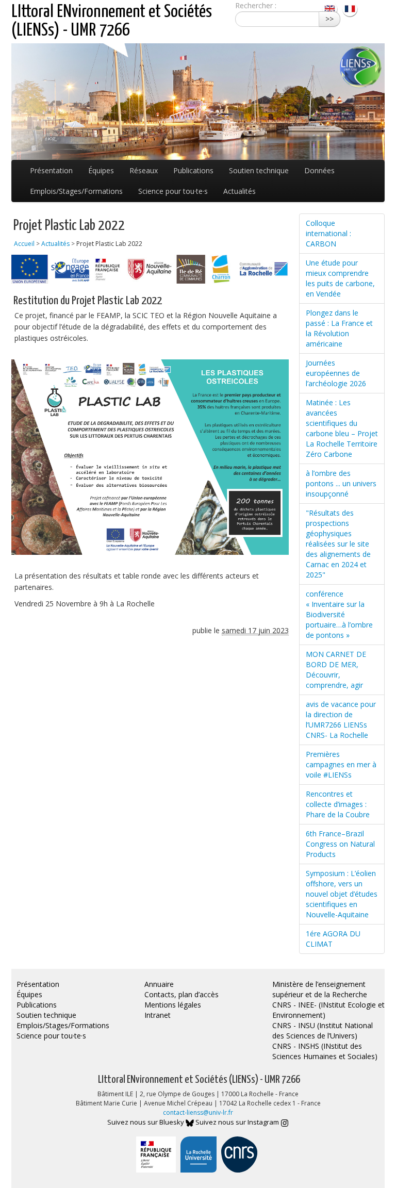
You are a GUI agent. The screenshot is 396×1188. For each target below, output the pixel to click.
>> (329, 19)
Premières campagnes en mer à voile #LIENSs (341, 764)
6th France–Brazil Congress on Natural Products (340, 844)
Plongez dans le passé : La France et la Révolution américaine (339, 328)
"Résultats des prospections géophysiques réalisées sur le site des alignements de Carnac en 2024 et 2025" (338, 544)
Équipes (101, 170)
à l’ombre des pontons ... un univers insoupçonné (341, 483)
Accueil (24, 243)
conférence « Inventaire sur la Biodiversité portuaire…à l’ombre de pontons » (339, 614)
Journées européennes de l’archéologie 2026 (336, 373)
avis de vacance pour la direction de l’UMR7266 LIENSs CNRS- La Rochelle (341, 719)
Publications (193, 170)
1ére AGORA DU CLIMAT (333, 939)
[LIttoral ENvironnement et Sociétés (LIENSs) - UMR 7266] (331, 8)
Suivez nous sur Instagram (237, 1122)
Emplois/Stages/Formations (76, 191)
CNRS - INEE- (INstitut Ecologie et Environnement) (328, 1010)
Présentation (51, 170)
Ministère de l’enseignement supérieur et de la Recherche (319, 989)
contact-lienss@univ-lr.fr (198, 1112)
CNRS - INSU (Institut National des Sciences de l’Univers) (322, 1030)
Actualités (239, 191)
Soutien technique (259, 170)
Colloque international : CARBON (328, 233)
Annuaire (159, 984)
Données (319, 170)
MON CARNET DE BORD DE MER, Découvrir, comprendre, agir (336, 669)
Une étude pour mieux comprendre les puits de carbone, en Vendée (340, 278)
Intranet (157, 1015)
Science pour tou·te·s (173, 191)
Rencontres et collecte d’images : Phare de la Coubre (338, 804)
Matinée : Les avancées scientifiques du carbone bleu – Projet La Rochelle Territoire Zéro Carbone (342, 428)
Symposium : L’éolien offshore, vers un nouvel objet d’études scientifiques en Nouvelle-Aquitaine (341, 893)
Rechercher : (255, 5)
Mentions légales (172, 1005)
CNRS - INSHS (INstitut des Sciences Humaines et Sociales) (324, 1051)
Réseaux (143, 170)
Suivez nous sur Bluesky (146, 1122)
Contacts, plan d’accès (181, 994)
